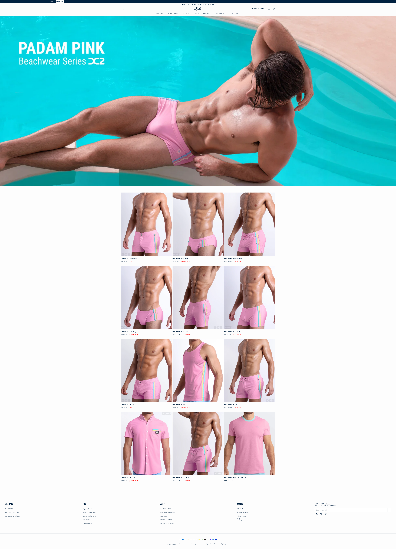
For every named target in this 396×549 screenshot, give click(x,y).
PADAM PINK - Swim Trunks (232, 332)
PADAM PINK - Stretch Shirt (129, 478)
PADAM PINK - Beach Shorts (129, 259)
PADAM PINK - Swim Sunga (129, 332)
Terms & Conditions (243, 512)
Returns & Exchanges (89, 512)
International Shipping (89, 516)
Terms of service (214, 544)
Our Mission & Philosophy (13, 516)
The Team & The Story (12, 512)
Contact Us (163, 516)
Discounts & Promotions (167, 512)
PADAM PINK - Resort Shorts (181, 478)
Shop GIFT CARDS (165, 509)
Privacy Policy (241, 516)
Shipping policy (225, 544)
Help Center (86, 520)
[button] (123, 9)
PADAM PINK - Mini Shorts (128, 405)
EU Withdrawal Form (243, 509)
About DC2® (9, 509)
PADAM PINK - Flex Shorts (232, 405)
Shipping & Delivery (88, 509)
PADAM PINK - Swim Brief (180, 259)
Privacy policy (204, 544)
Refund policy (195, 544)
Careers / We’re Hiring (167, 523)
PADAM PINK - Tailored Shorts (181, 332)
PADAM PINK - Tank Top (180, 405)
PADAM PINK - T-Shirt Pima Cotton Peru (236, 478)
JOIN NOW (210, 4)
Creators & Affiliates (166, 520)
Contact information (184, 544)
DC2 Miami (174, 544)
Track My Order (87, 523)
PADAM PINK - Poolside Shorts (233, 259)
